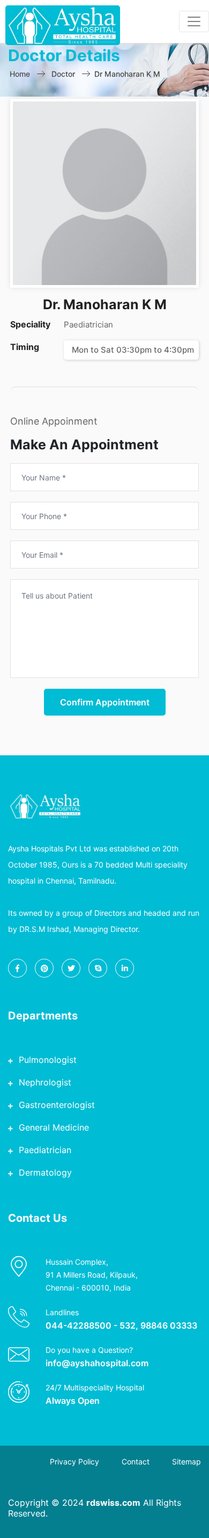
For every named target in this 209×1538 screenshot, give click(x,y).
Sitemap (186, 1461)
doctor (63, 73)
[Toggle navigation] (194, 21)
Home (20, 73)
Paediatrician (45, 1150)
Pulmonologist (48, 1059)
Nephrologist (45, 1082)
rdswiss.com (113, 1502)
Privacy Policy (74, 1461)
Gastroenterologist (57, 1104)
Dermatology (45, 1172)
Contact (136, 1461)
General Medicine (54, 1127)
